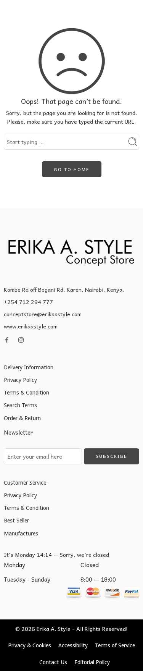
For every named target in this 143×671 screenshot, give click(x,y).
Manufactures (21, 533)
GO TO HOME (72, 169)
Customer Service (25, 482)
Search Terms (20, 405)
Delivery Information (28, 367)
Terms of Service (115, 645)
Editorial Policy (92, 662)
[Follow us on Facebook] (7, 340)
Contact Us (53, 662)
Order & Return (22, 418)
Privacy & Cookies (29, 645)
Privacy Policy (20, 380)
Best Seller (16, 520)
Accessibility (73, 645)
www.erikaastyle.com (31, 326)
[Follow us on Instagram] (21, 339)
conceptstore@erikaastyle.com (43, 314)
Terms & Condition (26, 392)
